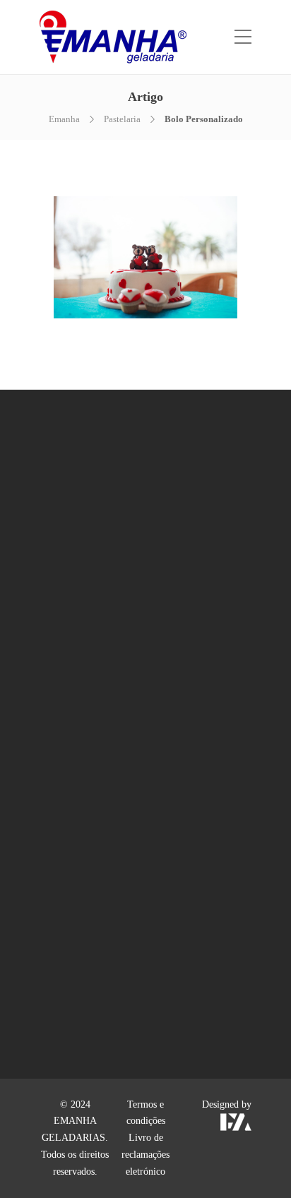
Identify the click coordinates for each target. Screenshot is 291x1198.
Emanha (64, 119)
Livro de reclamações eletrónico (145, 1154)
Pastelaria (122, 119)
